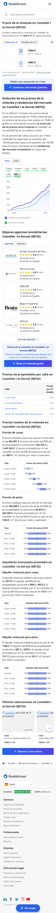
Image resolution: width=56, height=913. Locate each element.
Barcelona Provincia (28, 763)
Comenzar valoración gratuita (29, 87)
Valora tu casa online (30, 751)
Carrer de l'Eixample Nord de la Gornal (23, 414)
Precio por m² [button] (11, 42)
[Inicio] (3, 763)
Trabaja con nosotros (13, 861)
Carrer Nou (10, 397)
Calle (7, 389)
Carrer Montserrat (13, 403)
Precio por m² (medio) (50, 389)
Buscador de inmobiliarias (16, 813)
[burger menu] (50, 4)
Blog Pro (7, 841)
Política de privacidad (13, 877)
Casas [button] (16, 160)
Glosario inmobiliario (13, 821)
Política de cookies (12, 881)
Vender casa (9, 817)
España (11, 763)
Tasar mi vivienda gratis (30, 363)
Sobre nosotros (10, 853)
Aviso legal (8, 885)
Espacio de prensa (12, 857)
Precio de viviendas (12, 808)
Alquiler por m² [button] (29, 42)
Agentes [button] (21, 243)
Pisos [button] (7, 160)
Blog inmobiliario (11, 825)
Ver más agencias (28, 339)
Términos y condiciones (14, 873)
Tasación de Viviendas (14, 804)
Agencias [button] (9, 243)
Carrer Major (11, 408)
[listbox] (28, 728)
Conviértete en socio (13, 837)
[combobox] (28, 14)
